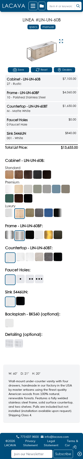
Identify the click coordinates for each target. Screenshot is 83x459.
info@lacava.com (57, 437)
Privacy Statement (30, 443)
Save (21, 69)
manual (48, 27)
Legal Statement (51, 443)
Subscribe (63, 454)
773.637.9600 (29, 437)
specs (33, 27)
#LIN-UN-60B (48, 19)
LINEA (28, 19)
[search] (78, 6)
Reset (44, 69)
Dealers (67, 69)
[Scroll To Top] (74, 435)
